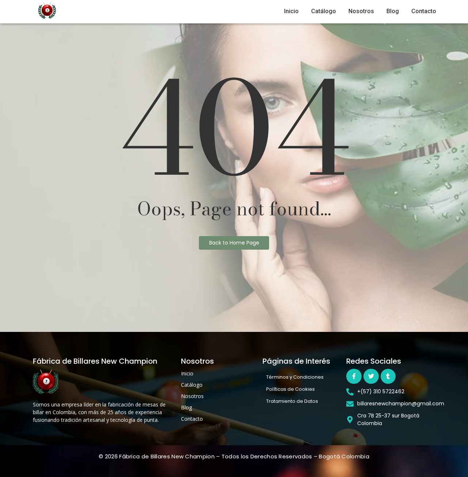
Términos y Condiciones (295, 377)
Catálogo (323, 11)
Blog (392, 11)
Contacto (423, 11)
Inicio (291, 11)
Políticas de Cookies (290, 389)
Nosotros (361, 11)
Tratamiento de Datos (292, 401)
